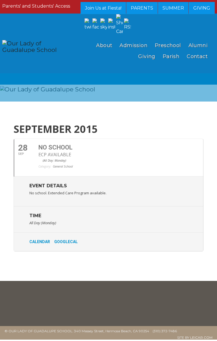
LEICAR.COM (201, 337)
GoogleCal (66, 241)
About (104, 45)
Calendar (39, 241)
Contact (197, 56)
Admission (133, 45)
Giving (146, 56)
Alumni (198, 45)
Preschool (168, 45)
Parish (171, 56)
